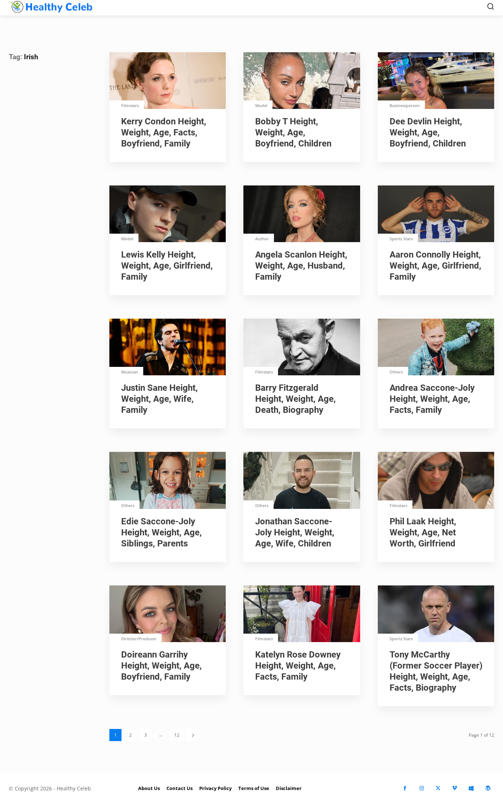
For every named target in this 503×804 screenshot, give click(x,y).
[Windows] (471, 788)
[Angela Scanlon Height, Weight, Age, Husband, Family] (301, 214)
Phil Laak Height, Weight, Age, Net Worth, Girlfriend (423, 532)
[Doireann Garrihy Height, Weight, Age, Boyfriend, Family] (167, 614)
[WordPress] (487, 788)
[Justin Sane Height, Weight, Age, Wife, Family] (167, 348)
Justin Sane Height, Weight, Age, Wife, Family (159, 399)
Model (261, 105)
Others (396, 372)
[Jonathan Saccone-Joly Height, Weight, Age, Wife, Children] (301, 481)
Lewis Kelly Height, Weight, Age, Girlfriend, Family (167, 265)
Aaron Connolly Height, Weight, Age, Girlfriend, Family (435, 265)
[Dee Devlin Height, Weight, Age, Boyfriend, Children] (436, 81)
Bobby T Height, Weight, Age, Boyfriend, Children (293, 132)
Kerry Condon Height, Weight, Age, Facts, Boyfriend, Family (163, 132)
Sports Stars (401, 238)
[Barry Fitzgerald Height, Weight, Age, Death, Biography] (301, 348)
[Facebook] (404, 788)
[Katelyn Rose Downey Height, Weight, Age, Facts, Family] (301, 614)
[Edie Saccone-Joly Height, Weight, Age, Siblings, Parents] (167, 481)
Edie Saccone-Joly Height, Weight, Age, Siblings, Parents (161, 532)
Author (262, 238)
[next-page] (193, 735)
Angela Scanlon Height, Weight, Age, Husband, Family (301, 265)
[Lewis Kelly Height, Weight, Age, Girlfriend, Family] (167, 214)
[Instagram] (421, 788)
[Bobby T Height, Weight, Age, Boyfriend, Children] (301, 81)
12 (176, 735)
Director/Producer (138, 638)
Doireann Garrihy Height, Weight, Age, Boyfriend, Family (161, 665)
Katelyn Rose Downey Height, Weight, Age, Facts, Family (298, 665)
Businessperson (405, 105)
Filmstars (130, 105)
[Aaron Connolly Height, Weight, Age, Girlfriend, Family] (436, 214)
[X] (438, 788)
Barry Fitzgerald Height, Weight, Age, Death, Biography (295, 399)
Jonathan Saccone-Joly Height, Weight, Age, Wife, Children (294, 532)
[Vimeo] (454, 788)
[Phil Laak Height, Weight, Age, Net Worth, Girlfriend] (436, 481)
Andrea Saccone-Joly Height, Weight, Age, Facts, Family (432, 399)
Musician (129, 372)
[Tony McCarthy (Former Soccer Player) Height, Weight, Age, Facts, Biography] (436, 614)
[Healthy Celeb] (51, 7)
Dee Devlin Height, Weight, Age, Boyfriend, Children (428, 132)
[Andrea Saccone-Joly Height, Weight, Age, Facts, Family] (436, 348)
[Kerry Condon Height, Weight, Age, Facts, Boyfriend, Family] (167, 81)
